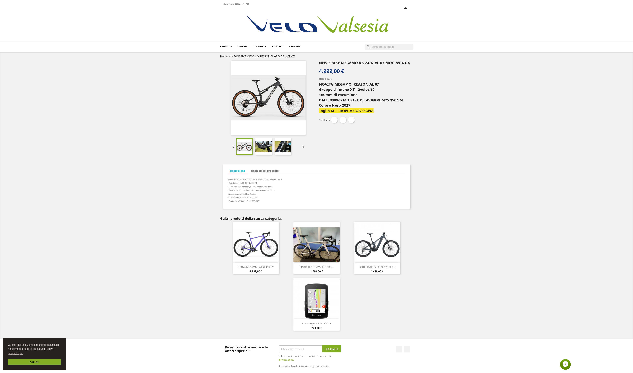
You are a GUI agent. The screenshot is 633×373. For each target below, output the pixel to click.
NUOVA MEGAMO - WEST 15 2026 (256, 267)
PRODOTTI (226, 46)
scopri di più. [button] (15, 353)
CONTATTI (277, 46)
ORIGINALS (260, 46)
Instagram (407, 349)
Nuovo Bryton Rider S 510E (316, 323)
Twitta (343, 120)
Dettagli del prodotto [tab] (265, 171)
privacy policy (286, 359)
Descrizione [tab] (237, 171)
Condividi (334, 120)
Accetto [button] (34, 361)
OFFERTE (243, 46)
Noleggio (295, 46)
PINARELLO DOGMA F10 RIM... (316, 267)
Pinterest (351, 120)
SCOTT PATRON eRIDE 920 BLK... (377, 267)
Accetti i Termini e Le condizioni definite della (306, 358)
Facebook (399, 349)
